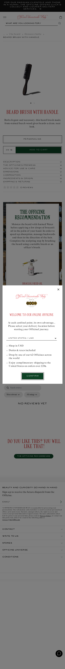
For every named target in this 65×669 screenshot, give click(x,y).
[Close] (58, 289)
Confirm (33, 376)
